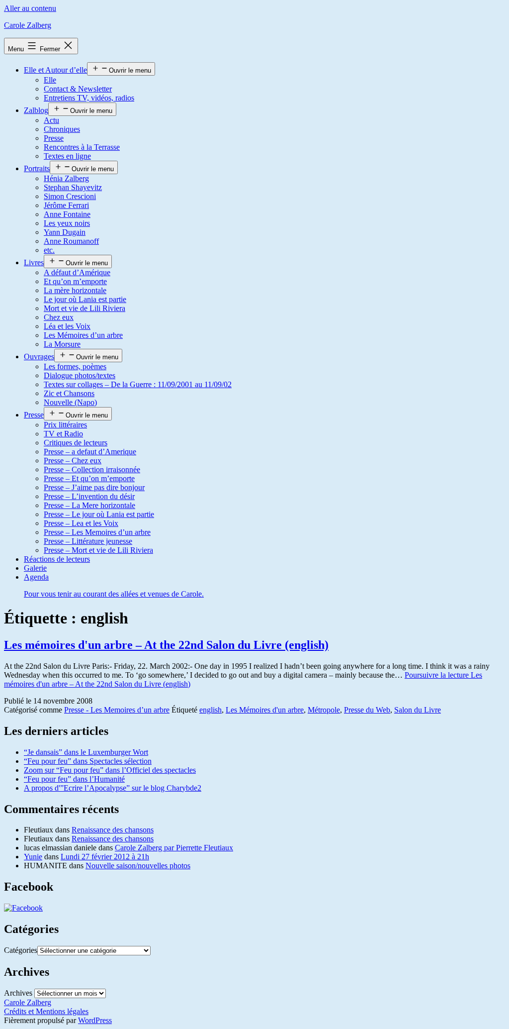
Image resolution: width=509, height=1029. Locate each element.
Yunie (33, 856)
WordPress (95, 1020)
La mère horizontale (75, 290)
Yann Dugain (64, 232)
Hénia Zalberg (66, 178)
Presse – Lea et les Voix (81, 523)
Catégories (20, 950)
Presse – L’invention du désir (89, 496)
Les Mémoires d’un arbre (83, 335)
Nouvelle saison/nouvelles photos (137, 865)
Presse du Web (367, 710)
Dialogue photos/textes (79, 375)
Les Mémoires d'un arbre (265, 710)
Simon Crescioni (70, 196)
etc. (49, 250)
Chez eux (59, 317)
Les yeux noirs (67, 223)
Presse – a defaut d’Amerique (90, 451)
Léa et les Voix (67, 326)
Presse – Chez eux (72, 460)
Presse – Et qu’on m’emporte (89, 478)
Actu (51, 120)
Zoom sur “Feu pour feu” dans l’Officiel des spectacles (110, 770)
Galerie (35, 568)
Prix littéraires (65, 424)
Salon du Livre (417, 710)
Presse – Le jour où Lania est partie (99, 514)
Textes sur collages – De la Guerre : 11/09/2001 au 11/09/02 (138, 384)
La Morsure (62, 344)
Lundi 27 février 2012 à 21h (105, 856)
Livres (34, 262)
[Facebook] (23, 908)
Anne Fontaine (67, 214)
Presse (54, 138)
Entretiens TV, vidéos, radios (89, 98)
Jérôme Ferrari (66, 205)
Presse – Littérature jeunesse (88, 541)
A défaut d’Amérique (77, 272)
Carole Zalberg (27, 25)
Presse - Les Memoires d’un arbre (117, 710)
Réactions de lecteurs (57, 559)
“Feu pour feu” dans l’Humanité (74, 779)
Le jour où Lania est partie (85, 299)
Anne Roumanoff (71, 241)
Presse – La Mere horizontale (89, 505)
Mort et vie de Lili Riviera (84, 308)
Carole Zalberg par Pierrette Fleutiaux (174, 847)
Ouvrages (39, 356)
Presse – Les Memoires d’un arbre (97, 532)
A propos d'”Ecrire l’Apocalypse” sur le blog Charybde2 (112, 788)
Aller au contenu (30, 8)
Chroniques (62, 129)
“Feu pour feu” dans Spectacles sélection (88, 761)
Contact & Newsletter (78, 89)
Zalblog (36, 110)
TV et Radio (63, 433)
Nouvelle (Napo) (70, 402)
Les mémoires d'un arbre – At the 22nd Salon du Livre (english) (166, 644)
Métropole (324, 710)
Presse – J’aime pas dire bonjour (94, 487)
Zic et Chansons (69, 393)
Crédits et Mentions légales (46, 1011)
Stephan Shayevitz (73, 187)
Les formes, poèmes (75, 366)
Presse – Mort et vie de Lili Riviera (98, 550)
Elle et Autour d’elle (55, 70)
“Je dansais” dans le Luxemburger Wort (86, 752)
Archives (18, 993)
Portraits (37, 168)
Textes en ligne (67, 156)
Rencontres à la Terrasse (82, 147)
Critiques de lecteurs (75, 442)
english (210, 710)
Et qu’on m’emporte (75, 281)
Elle (50, 80)
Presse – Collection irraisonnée (92, 469)
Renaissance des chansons (113, 829)
